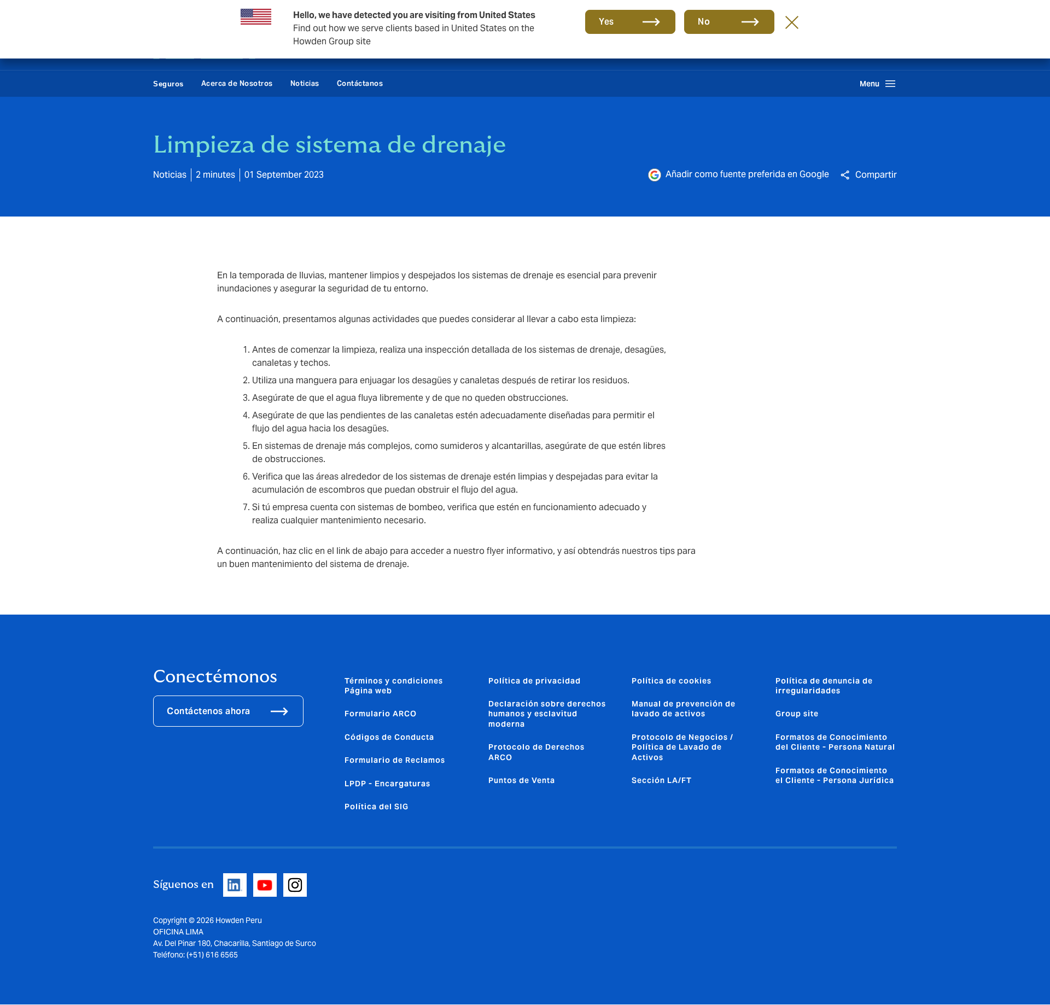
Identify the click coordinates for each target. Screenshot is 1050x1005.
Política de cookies (671, 681)
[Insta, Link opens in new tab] (295, 885)
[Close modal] (791, 22)
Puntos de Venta (521, 780)
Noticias (304, 83)
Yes (606, 21)
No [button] (704, 21)
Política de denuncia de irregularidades (824, 686)
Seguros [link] (168, 84)
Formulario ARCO (381, 713)
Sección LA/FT (662, 780)
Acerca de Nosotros (237, 83)
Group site (797, 713)
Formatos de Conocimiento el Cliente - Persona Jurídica (834, 775)
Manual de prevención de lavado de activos (684, 708)
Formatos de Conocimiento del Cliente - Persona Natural (835, 742)
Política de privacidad (534, 681)
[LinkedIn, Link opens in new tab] (235, 885)
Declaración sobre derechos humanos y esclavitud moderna (547, 714)
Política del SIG (377, 806)
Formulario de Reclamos (395, 760)
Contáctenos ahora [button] (208, 711)
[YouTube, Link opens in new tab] (265, 885)
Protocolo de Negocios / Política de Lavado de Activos (682, 747)
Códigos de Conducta (389, 737)
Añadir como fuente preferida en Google (747, 174)
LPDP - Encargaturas (387, 783)
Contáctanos (360, 83)
